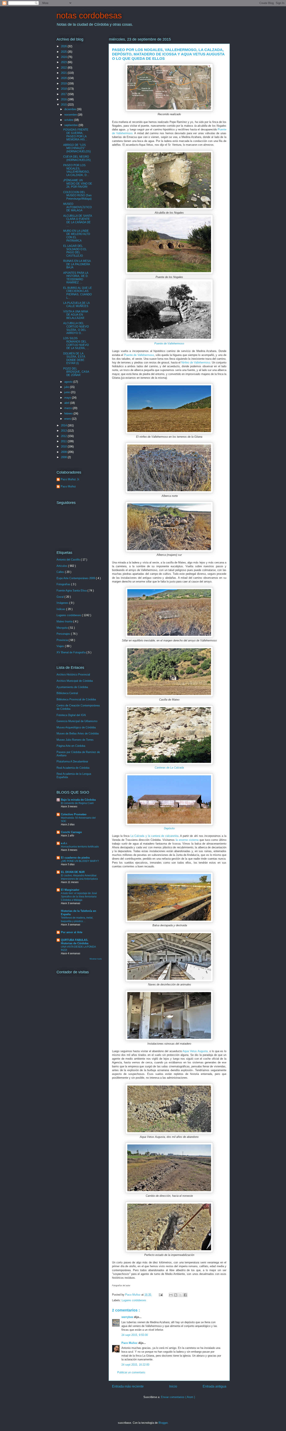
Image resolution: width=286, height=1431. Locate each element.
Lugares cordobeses (134, 1300)
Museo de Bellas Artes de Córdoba (78, 733)
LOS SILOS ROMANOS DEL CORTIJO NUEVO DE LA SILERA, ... (76, 343)
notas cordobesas (89, 15)
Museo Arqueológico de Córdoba (76, 727)
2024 (64, 57)
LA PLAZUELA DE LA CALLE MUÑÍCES (76, 304)
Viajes (61, 646)
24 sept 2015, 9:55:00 (134, 1335)
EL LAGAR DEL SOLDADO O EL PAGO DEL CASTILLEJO (75, 250)
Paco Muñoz (129, 1342)
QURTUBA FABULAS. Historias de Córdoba (74, 941)
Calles (61, 571)
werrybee (127, 1317)
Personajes (64, 633)
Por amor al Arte (71, 932)
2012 (64, 436)
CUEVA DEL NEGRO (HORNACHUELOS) (77, 158)
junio (67, 392)
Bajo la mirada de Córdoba (78, 799)
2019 (64, 83)
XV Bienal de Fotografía (71, 652)
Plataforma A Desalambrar (72, 761)
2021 (64, 72)
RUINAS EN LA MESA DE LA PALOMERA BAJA (77, 264)
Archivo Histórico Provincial (73, 674)
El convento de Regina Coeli (77, 803)
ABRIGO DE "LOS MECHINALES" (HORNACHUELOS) (77, 148)
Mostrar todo (96, 959)
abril (67, 402)
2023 (64, 62)
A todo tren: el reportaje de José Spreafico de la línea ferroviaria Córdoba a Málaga (79, 896)
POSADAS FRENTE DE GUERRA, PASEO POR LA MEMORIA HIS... (75, 134)
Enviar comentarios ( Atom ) (178, 1397)
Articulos (62, 565)
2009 (64, 452)
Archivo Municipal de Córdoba (75, 680)
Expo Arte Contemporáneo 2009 (76, 578)
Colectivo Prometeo (73, 814)
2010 (64, 446)
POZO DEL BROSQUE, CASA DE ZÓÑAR (76, 372)
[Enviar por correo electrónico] (171, 1295)
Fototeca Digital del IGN (71, 715)
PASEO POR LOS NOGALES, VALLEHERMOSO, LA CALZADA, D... (76, 170)
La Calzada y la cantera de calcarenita (154, 835)
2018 (64, 88)
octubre (69, 119)
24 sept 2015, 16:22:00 (135, 1364)
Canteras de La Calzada (169, 767)
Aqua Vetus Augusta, (195, 1051)
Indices (61, 609)
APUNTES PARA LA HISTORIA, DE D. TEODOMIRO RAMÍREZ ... (75, 277)
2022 (64, 67)
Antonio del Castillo (69, 559)
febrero (68, 413)
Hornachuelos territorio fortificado (80, 846)
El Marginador (70, 889)
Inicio (173, 1386)
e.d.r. (64, 843)
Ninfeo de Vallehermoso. (196, 362)
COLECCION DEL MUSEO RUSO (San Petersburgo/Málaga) (77, 195)
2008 (64, 457)
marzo (68, 408)
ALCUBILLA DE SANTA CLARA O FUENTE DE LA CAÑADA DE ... (77, 220)
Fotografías (64, 584)
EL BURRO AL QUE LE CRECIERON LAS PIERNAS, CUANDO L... (77, 292)
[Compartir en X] (180, 1295)
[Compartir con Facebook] (185, 1295)
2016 (64, 99)
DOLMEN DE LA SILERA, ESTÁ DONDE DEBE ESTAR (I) (74, 358)
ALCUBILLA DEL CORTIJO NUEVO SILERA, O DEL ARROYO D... (76, 328)
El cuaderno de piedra (75, 857)
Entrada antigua (214, 1386)
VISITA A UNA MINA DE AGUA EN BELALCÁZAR (75, 315)
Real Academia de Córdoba (73, 767)
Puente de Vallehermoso (169, 343)
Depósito (169, 828)
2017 (64, 94)
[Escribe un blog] (176, 1295)
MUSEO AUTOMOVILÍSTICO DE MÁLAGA (77, 207)
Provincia (63, 640)
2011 (64, 441)
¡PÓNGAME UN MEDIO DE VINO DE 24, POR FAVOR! (77, 183)
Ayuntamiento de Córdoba (72, 687)
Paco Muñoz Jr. (70, 479)
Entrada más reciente (128, 1386)
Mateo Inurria (65, 621)
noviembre (71, 114)
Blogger (162, 1422)
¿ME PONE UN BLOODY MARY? (80, 861)
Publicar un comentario (131, 1372)
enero (68, 418)
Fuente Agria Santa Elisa (72, 590)
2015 (64, 104)
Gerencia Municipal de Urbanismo (77, 721)
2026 (64, 46)
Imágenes (63, 602)
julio (67, 387)
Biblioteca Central (67, 693)
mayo (68, 397)
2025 (64, 51)
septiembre (71, 125)
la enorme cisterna (187, 839)
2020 (64, 78)
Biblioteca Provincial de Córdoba (76, 699)
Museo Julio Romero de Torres (75, 739)
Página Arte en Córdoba (71, 745)
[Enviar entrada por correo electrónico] (160, 1294)
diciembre (70, 109)
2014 (64, 425)
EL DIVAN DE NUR (73, 872)
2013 (64, 430)
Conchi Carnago (71, 832)
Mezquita (62, 627)
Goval (60, 596)
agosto (68, 381)
